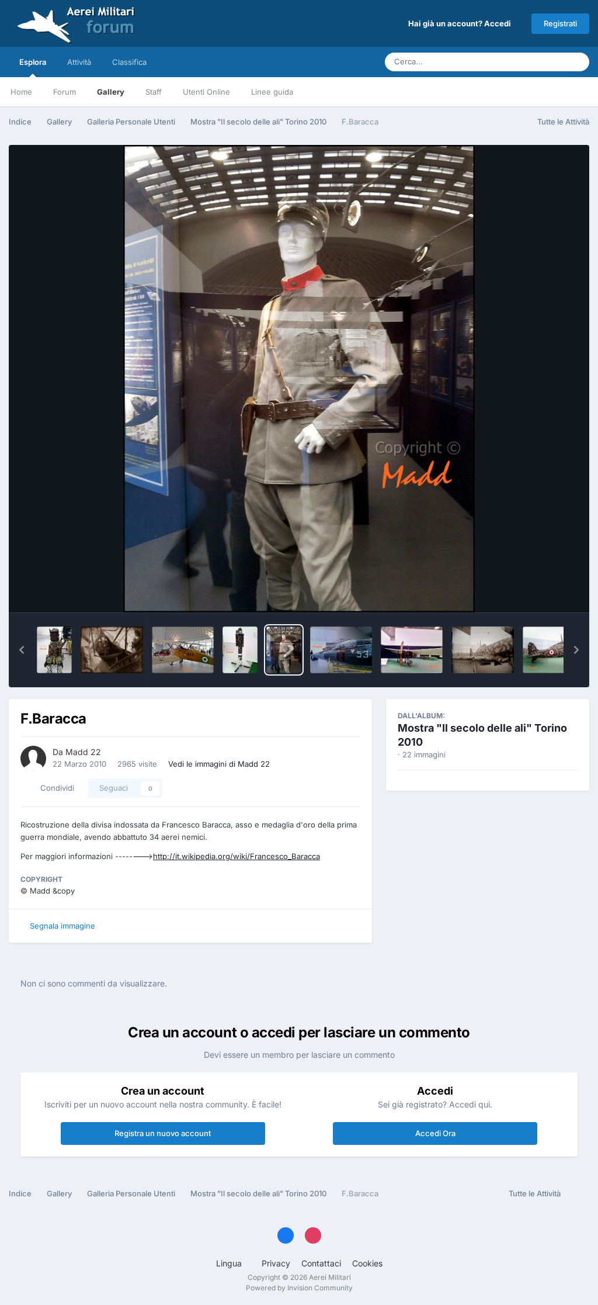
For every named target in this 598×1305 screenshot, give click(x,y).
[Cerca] (577, 62)
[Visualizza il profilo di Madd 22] (33, 758)
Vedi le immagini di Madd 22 (219, 764)
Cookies (367, 1263)
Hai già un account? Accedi (461, 23)
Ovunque (534, 61)
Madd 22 (83, 752)
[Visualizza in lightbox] (298, 378)
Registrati (560, 23)
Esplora (32, 62)
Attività (79, 62)
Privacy (276, 1263)
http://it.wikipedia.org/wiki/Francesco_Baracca (236, 856)
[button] (21, 650)
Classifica (129, 62)
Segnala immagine (62, 925)
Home (21, 91)
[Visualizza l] (54, 649)
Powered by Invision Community (299, 1287)
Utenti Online (206, 91)
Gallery (110, 91)
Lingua (230, 1263)
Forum (64, 91)
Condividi (55, 787)
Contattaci (321, 1263)
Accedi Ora (435, 1133)
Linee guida (272, 91)
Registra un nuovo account (162, 1133)
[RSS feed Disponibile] (577, 1194)
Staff (153, 91)
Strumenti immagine (525, 591)
